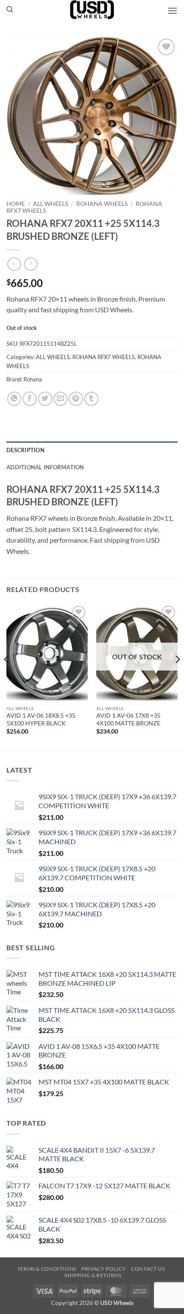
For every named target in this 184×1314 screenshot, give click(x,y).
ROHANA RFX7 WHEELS (103, 356)
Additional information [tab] (45, 467)
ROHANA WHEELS (102, 203)
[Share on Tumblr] (91, 399)
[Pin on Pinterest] (76, 399)
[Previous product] (30, 264)
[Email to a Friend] (60, 399)
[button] (172, 10)
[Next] (177, 677)
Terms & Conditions (46, 1269)
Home (15, 203)
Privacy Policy (103, 1269)
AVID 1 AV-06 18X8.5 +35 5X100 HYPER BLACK (40, 719)
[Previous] (7, 677)
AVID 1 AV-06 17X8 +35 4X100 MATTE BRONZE (128, 719)
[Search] (9, 9)
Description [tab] (25, 450)
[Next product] (14, 264)
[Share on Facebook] (30, 399)
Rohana (33, 379)
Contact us (148, 1269)
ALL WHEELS (50, 203)
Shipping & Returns (93, 1275)
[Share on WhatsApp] (14, 399)
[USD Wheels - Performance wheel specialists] (92, 9)
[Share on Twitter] (45, 399)
